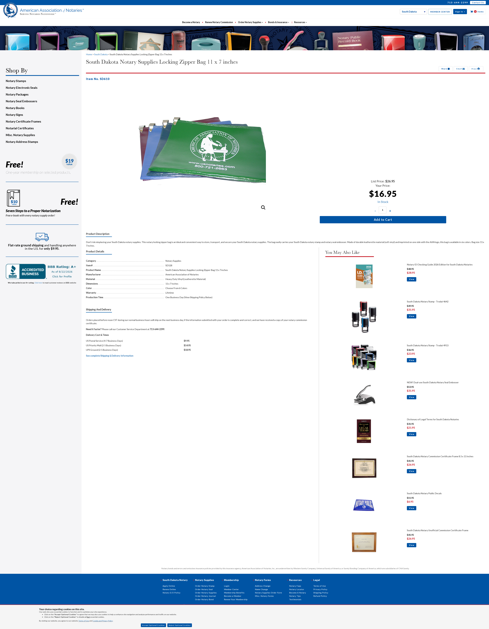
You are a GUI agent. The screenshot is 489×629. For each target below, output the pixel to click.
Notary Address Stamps (22, 141)
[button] (460, 11)
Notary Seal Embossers (21, 101)
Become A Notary (297, 593)
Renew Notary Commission (219, 22)
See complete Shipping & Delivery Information (109, 355)
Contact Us (478, 2)
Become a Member (232, 596)
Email (459, 69)
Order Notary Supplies (206, 593)
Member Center (231, 589)
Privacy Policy (320, 589)
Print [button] (474, 69)
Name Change (261, 589)
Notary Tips (295, 596)
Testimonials (295, 599)
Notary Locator (296, 589)
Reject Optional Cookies (180, 625)
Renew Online (169, 589)
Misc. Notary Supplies (20, 135)
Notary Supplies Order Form (268, 593)
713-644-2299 (457, 2)
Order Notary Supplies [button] (250, 22)
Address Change (262, 586)
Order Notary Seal (204, 589)
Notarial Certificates (20, 128)
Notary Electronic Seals (21, 87)
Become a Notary (191, 22)
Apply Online (169, 586)
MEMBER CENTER (440, 11)
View (411, 279)
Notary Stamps (16, 81)
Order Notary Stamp (205, 586)
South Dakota (101, 54)
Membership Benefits (234, 593)
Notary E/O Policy (171, 593)
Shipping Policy (320, 593)
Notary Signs (14, 114)
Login (226, 586)
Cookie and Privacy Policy (103, 621)
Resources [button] (299, 22)
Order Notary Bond (204, 599)
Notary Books (15, 108)
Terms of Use (83, 621)
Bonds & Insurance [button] (278, 22)
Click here (38, 283)
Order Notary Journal (205, 596)
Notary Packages (17, 94)
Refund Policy (320, 596)
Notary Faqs (295, 586)
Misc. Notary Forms (264, 596)
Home (89, 54)
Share (444, 69)
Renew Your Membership (236, 599)
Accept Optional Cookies (153, 625)
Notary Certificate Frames (23, 121)
